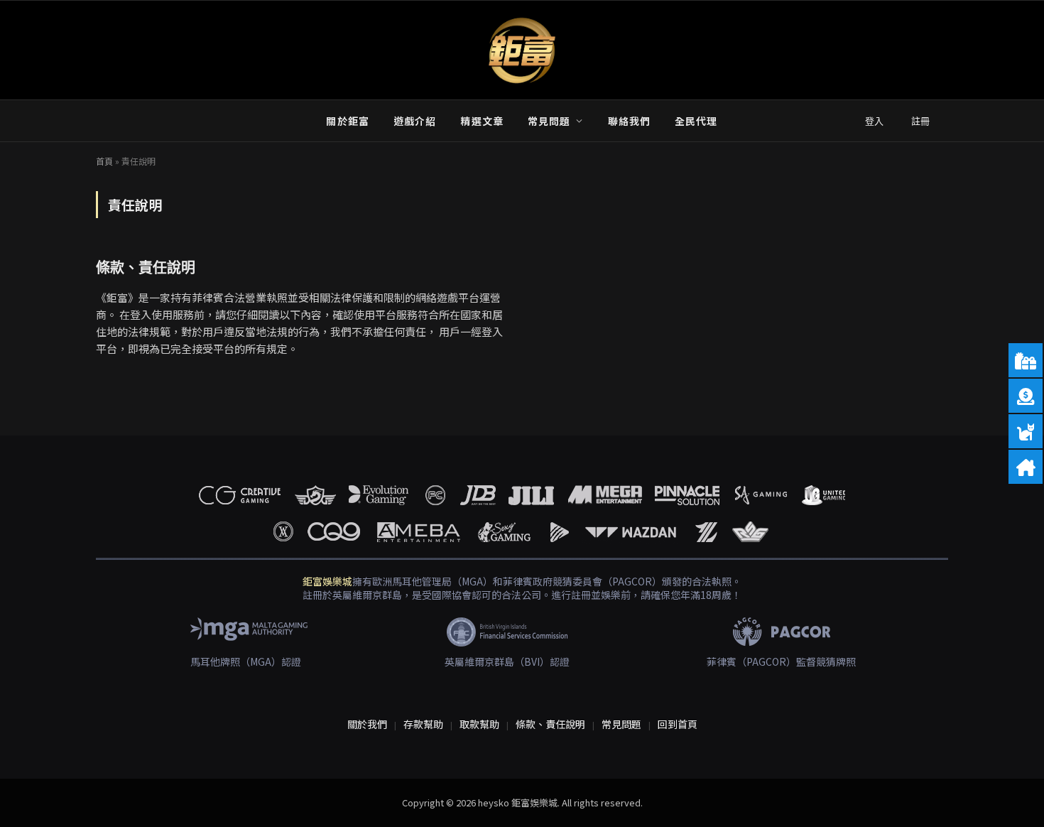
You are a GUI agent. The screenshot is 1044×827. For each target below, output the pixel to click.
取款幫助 (479, 724)
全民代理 (696, 121)
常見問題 (549, 121)
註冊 (920, 121)
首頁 (104, 161)
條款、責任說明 (145, 267)
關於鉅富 (347, 121)
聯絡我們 (629, 121)
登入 (874, 121)
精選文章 (481, 121)
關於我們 (367, 724)
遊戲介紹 (414, 121)
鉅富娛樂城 (327, 581)
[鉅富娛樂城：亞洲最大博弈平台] (522, 50)
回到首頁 (677, 724)
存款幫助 (423, 724)
